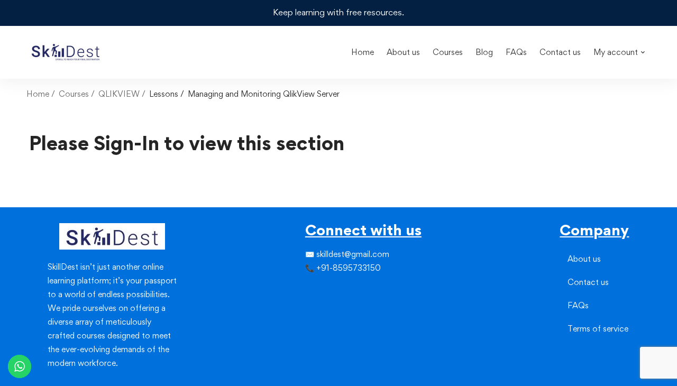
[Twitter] (313, 290)
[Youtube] (330, 309)
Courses (74, 94)
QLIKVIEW (119, 94)
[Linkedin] (330, 290)
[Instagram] (322, 290)
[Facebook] (305, 290)
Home (37, 94)
